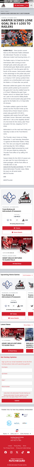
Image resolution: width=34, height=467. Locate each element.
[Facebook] (5, 452)
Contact (10, 446)
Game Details (18, 232)
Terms (24, 446)
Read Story (17, 263)
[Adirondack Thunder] (3, 5)
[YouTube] (28, 452)
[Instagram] (11, 452)
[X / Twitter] (17, 452)
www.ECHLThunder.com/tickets (13, 167)
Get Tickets (20, 5)
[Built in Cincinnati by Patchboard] (17, 460)
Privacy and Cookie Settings (23, 448)
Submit (17, 401)
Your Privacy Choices (8, 448)
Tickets (18, 228)
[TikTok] (22, 452)
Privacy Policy (17, 446)
